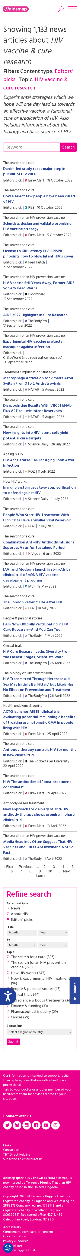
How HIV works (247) (28, 973)
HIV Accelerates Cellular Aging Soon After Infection (38, 463)
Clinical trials (12, 646)
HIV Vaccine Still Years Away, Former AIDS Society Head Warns (38, 286)
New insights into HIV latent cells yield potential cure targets (35, 435)
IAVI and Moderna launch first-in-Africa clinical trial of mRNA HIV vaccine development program (36, 575)
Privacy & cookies (15, 1241)
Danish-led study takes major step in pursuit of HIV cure (34, 171)
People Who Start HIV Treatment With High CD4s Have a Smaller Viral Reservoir (37, 518)
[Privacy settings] (8, 1248)
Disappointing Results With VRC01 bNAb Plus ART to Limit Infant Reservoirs (37, 408)
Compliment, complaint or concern (28, 1232)
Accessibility (12, 1227)
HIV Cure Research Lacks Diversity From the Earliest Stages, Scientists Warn (36, 654)
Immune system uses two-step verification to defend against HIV (39, 490)
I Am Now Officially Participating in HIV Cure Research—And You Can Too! (35, 627)
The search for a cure (19, 163)
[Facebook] (36, 1125)
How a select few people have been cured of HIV (39, 199)
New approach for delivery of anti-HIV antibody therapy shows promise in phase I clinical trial (40, 814)
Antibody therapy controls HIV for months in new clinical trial (39, 752)
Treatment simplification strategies (30, 372)
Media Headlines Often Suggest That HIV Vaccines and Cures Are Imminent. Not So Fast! (38, 847)
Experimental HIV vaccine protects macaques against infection (32, 344)
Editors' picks (22, 920)
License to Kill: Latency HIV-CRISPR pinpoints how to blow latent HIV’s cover (38, 254)
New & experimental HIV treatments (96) (41, 981)
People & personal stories (22, 618)
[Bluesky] (17, 1125)
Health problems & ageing (22, 706)
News (15, 908)
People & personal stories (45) (36, 989)
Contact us (11, 1150)
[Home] (22, 9)
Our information (14, 1236)
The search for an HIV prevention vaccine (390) (38, 965)
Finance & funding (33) (29, 1006)
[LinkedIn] (26, 1125)
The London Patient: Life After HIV (32, 602)
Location (14, 1026)
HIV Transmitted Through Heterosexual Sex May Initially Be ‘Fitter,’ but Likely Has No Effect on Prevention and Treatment (38, 684)
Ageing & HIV (13, 454)
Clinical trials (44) (25, 995)
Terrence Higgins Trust (19, 1250)
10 (50, 871)
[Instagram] (55, 1125)
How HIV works (15, 482)
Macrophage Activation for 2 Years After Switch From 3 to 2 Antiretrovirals (38, 381)
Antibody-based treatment (23, 803)
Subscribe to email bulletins (22, 1159)
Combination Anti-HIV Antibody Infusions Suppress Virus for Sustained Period (38, 545)
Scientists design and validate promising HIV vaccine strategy (37, 226)
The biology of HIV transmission (27, 673)
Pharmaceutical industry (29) (34, 1012)
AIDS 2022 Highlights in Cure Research (35, 315)
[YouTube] (46, 1125)
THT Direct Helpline (16, 1154)
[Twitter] (7, 1125)
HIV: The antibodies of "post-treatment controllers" (37, 784)
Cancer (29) (20, 1017)
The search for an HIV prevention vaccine (34, 218)
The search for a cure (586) (32, 957)
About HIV (19, 914)
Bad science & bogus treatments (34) (41, 1000)
